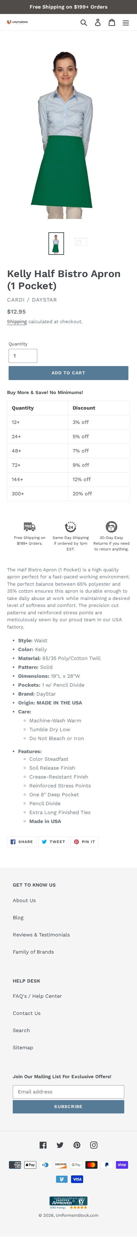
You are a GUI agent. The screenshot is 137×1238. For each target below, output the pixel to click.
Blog (18, 918)
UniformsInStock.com (77, 1215)
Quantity (18, 343)
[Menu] (126, 22)
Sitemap (23, 1047)
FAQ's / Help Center (37, 996)
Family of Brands (33, 952)
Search (21, 1030)
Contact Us (26, 1013)
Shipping (17, 321)
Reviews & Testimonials (41, 935)
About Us (24, 900)
